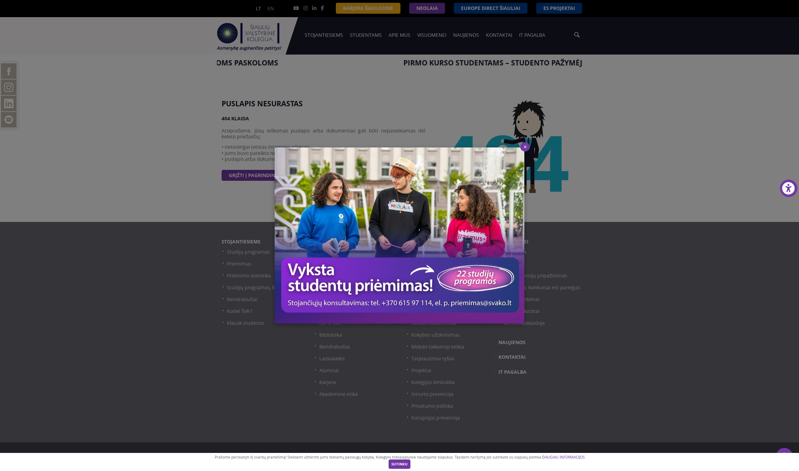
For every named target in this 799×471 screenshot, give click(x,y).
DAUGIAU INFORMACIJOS (563, 457)
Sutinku (399, 464)
